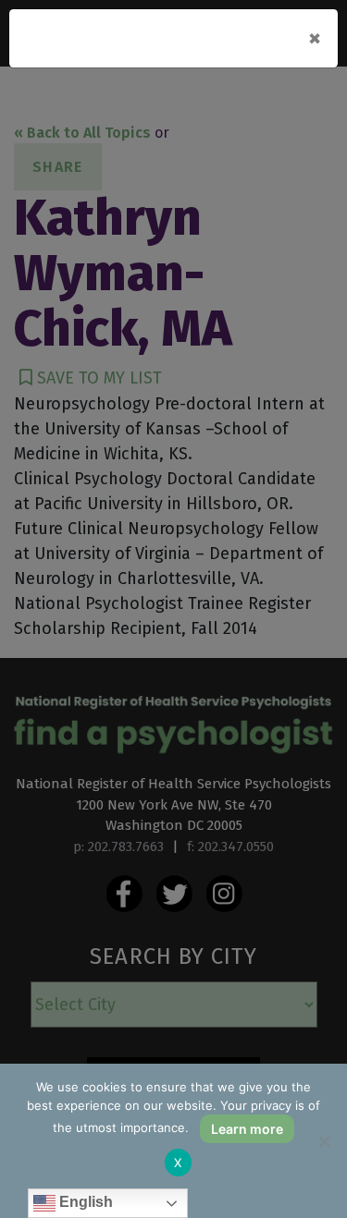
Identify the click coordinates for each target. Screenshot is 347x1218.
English (84, 1202)
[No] (324, 1141)
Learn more (247, 1129)
